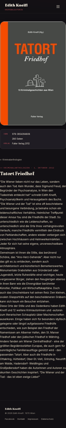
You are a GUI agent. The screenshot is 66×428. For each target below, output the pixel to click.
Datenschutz (47, 419)
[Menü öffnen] (58, 7)
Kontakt (21, 419)
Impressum (33, 419)
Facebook (9, 419)
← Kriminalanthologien (11, 159)
